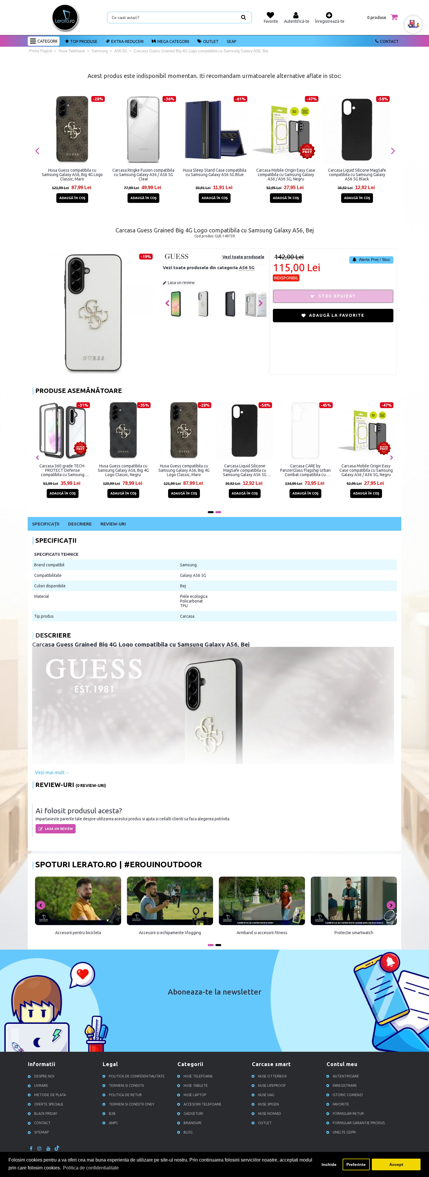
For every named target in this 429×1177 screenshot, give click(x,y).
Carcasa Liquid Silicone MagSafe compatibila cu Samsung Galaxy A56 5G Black (357, 174)
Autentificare (346, 1076)
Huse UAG (266, 1095)
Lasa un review (181, 282)
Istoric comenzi (348, 1095)
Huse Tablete (196, 1086)
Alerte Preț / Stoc (374, 259)
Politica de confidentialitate (137, 1076)
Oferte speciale (48, 1104)
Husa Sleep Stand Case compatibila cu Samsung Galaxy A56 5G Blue (214, 172)
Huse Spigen (268, 1104)
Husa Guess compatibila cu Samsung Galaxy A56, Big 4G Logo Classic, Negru (366, 470)
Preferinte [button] (356, 1164)
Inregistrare (345, 1086)
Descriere (80, 523)
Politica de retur (125, 1095)
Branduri (192, 1123)
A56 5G (246, 267)
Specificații (45, 523)
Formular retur (348, 1114)
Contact (389, 41)
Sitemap (41, 1132)
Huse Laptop (195, 1095)
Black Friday (45, 1114)
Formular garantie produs (359, 1123)
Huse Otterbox (272, 1076)
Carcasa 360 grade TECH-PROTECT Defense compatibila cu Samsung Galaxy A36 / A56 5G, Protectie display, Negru (305, 470)
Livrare (41, 1086)
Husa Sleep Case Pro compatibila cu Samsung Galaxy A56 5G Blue (62, 470)
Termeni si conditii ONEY (131, 1104)
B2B (112, 1114)
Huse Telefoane (198, 1076)
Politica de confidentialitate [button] (91, 1167)
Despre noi (44, 1076)
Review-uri (113, 523)
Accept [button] (396, 1164)
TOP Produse (83, 41)
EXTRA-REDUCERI (127, 41)
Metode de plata (50, 1095)
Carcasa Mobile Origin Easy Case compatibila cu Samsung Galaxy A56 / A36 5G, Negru (285, 174)
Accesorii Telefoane (203, 1104)
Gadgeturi (193, 1114)
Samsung (188, 565)
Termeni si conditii (126, 1086)
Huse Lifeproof (272, 1086)
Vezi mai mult (50, 772)
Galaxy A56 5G (193, 575)
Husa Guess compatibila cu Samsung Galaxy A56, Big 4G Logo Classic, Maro (72, 174)
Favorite (341, 1104)
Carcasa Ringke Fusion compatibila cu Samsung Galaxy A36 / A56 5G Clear (143, 174)
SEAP (231, 41)
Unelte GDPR (344, 1132)
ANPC (113, 1123)
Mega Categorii (173, 41)
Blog (188, 1132)
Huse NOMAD (269, 1114)
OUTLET (211, 41)
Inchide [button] (329, 1164)
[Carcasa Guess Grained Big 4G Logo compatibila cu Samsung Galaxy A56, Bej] (176, 316)
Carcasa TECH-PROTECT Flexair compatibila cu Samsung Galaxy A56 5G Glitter (244, 470)
